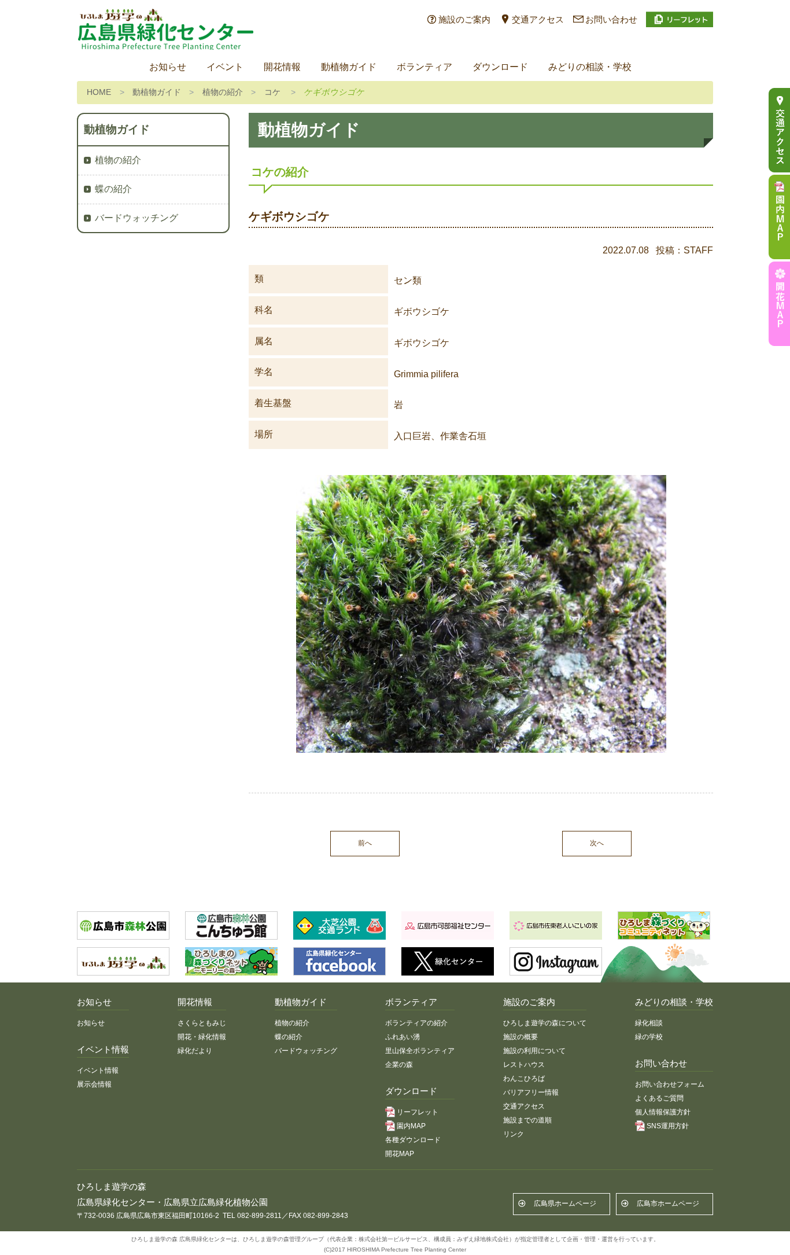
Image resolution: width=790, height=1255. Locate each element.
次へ (597, 843)
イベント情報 (98, 1070)
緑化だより (195, 1051)
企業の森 (399, 1065)
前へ (365, 843)
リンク (513, 1134)
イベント (224, 67)
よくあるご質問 (659, 1098)
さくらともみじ (202, 1023)
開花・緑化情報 (202, 1037)
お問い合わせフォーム (669, 1084)
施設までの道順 (527, 1120)
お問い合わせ (611, 19)
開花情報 (282, 67)
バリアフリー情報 (531, 1092)
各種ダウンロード (413, 1140)
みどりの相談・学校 (590, 67)
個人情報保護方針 (663, 1112)
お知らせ (167, 67)
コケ (272, 92)
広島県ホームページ (565, 1203)
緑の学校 (649, 1037)
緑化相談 (649, 1023)
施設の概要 (520, 1037)
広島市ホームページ (668, 1203)
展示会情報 (94, 1084)
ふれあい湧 (402, 1037)
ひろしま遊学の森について (544, 1023)
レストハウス (524, 1065)
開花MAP (399, 1154)
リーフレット (417, 1112)
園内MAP (411, 1126)
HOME (99, 92)
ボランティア (424, 67)
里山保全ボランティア (420, 1051)
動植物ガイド (348, 67)
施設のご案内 (464, 19)
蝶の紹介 (113, 189)
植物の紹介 (222, 92)
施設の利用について (534, 1051)
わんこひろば (524, 1078)
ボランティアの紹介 (416, 1023)
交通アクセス (538, 19)
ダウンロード (500, 67)
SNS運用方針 (668, 1126)
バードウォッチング (136, 218)
